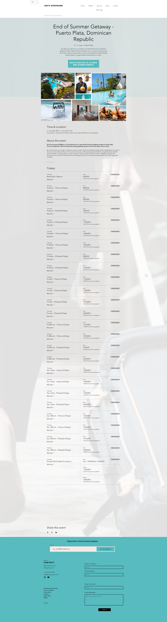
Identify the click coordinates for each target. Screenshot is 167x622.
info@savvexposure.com (51, 574)
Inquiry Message (90, 592)
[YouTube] (48, 577)
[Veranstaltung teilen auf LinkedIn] (56, 532)
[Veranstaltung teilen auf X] (52, 532)
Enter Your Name (90, 564)
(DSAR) (46, 597)
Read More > (51, 162)
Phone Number (89, 571)
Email (51, 545)
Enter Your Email (90, 584)
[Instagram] (45, 577)
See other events (83, 65)
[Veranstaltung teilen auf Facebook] (48, 532)
